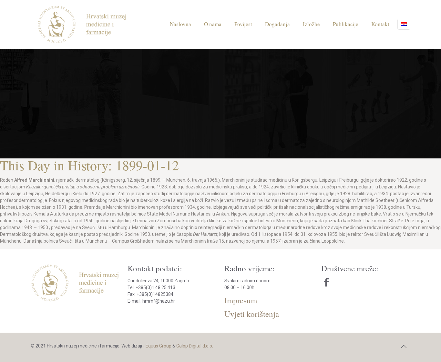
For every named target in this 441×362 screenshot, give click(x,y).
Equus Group (158, 345)
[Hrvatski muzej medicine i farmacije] (82, 24)
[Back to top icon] (403, 346)
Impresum (240, 300)
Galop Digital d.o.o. (194, 345)
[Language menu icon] (403, 24)
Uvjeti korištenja (251, 313)
